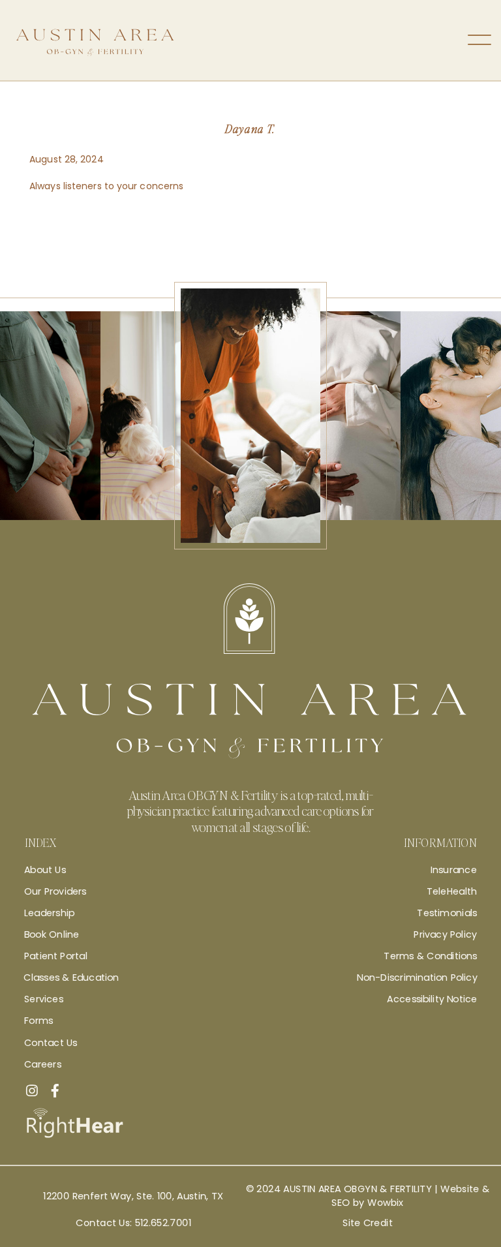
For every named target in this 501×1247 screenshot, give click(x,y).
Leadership (49, 912)
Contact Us (50, 1042)
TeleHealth (452, 890)
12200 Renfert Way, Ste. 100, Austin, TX (133, 1196)
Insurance (454, 869)
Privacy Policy (445, 934)
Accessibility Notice (432, 999)
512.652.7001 (163, 1222)
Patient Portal (55, 955)
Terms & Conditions (430, 955)
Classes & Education (71, 977)
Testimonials (447, 912)
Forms (38, 1020)
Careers (42, 1063)
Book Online (51, 934)
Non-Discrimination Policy (417, 977)
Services (43, 999)
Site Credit (367, 1222)
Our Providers (55, 890)
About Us (45, 869)
